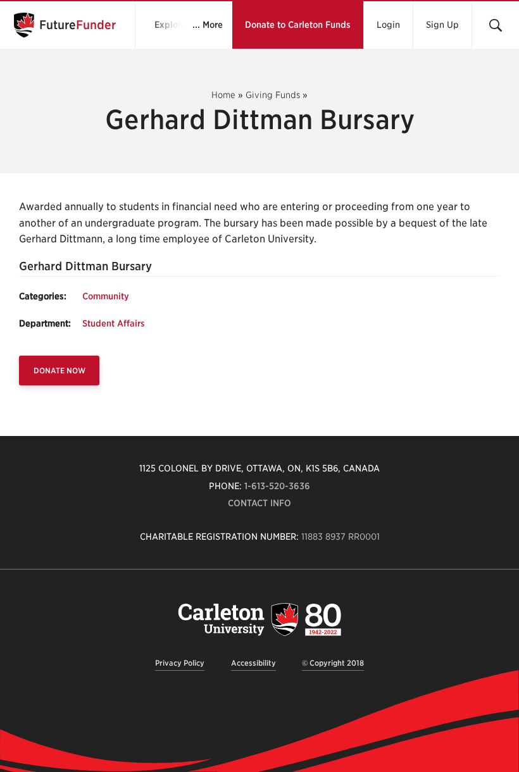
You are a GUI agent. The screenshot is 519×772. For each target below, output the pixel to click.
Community (105, 296)
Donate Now (59, 370)
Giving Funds (273, 95)
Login (388, 25)
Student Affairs (113, 323)
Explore (170, 25)
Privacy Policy (179, 663)
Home (223, 95)
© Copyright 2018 (333, 663)
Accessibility (253, 663)
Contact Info (259, 503)
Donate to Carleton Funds (298, 25)
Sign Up (442, 25)
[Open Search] (495, 25)
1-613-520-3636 (277, 486)
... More (207, 25)
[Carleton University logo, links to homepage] (259, 619)
